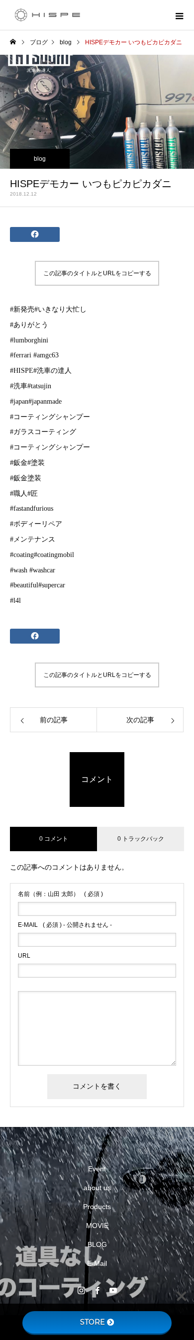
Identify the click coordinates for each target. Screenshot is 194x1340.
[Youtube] (113, 1290)
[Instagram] (81, 1290)
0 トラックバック (140, 838)
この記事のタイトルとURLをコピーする (97, 273)
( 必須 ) (60, 894)
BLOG (97, 1244)
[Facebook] (97, 1290)
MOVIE (97, 1225)
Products (97, 1207)
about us (97, 1188)
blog (40, 158)
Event (97, 1169)
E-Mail (97, 1263)
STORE (92, 1322)
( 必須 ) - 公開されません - (65, 925)
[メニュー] (179, 15)
